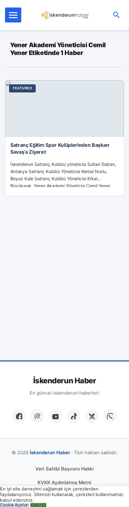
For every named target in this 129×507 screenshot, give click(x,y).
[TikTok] (73, 416)
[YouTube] (55, 416)
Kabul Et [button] (38, 505)
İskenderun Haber (64, 380)
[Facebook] (19, 416)
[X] (92, 416)
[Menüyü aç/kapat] (13, 14)
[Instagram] (37, 416)
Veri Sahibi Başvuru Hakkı (64, 469)
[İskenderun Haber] (65, 15)
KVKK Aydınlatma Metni (64, 482)
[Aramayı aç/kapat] (116, 14)
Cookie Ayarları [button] (14, 505)
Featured (22, 88)
